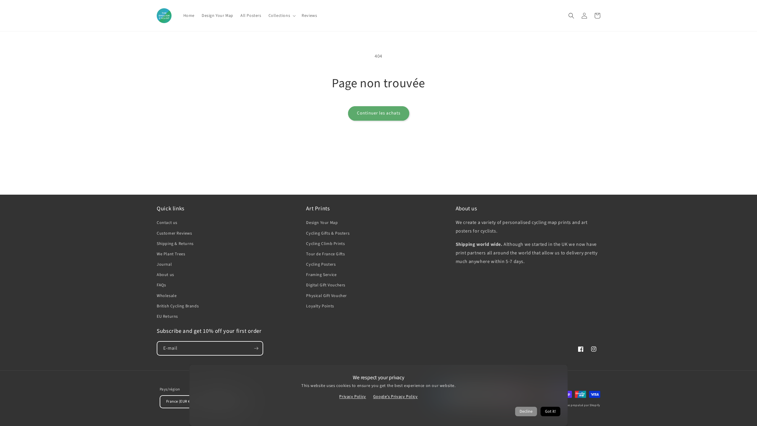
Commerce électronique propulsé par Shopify (568, 405)
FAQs (161, 285)
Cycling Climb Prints (325, 244)
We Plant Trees (171, 254)
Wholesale (167, 296)
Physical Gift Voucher (326, 296)
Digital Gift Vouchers (325, 285)
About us (165, 275)
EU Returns (167, 317)
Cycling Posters (321, 264)
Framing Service (321, 275)
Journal (164, 264)
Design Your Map (322, 223)
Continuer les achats (378, 113)
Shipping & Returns (175, 244)
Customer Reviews (174, 233)
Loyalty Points (320, 306)
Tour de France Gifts (325, 254)
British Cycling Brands (178, 306)
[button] (281, 15)
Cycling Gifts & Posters (328, 233)
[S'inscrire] (256, 348)
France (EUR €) (178, 401)
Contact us (167, 223)
